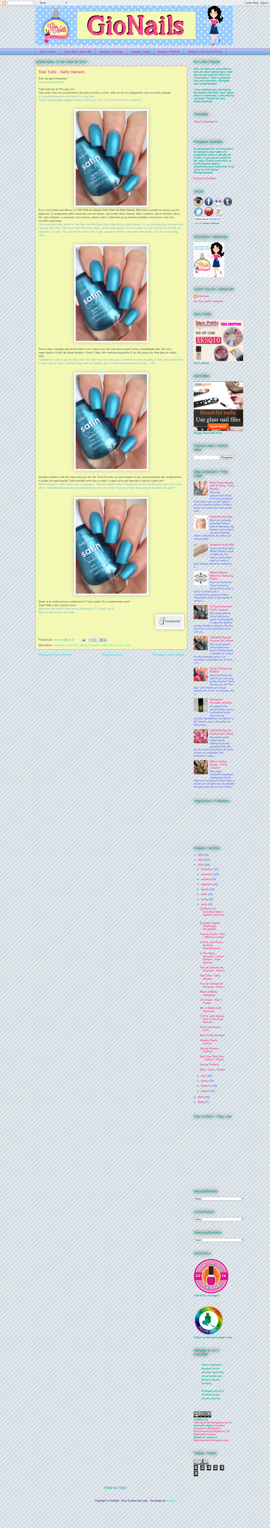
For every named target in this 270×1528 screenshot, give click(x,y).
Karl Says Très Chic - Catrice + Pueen (212, 1058)
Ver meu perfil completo (208, 301)
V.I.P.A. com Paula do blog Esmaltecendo (211, 945)
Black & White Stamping (208, 993)
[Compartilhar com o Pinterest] (105, 640)
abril (204, 1075)
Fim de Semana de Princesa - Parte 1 (212, 985)
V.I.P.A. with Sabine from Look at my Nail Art (212, 1019)
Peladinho (94, 645)
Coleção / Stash (140, 51)
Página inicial (112, 654)
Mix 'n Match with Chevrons (210, 1009)
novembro (207, 874)
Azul (68, 645)
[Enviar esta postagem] (83, 639)
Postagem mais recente (55, 654)
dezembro (207, 869)
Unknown (58, 639)
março (205, 1080)
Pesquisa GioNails (205, 178)
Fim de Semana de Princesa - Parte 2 (212, 969)
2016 (201, 854)
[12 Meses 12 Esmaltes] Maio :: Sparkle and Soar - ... (212, 913)
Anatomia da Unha (221, 516)
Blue (75, 645)
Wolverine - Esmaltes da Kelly (221, 701)
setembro (207, 884)
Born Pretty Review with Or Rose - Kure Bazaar (222, 485)
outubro (206, 879)
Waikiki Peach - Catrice (209, 1042)
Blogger (170, 1500)
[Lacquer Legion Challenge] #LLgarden (210, 925)
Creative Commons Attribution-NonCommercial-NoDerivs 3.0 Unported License (212, 1430)
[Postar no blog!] (94, 640)
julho (204, 894)
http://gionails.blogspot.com (211, 1422)
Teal (128, 645)
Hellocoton (215, 223)
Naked (83, 645)
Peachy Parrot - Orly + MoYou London (212, 936)
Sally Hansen (109, 645)
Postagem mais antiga (168, 654)
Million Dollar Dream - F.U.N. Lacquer (219, 764)
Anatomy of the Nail (222, 544)
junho (205, 899)
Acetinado (59, 645)
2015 (201, 859)
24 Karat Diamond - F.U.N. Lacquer (221, 608)
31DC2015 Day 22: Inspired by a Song (221, 732)
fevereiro (206, 1085)
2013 (201, 1097)
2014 (201, 864)
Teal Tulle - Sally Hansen (210, 977)
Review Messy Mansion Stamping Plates (221, 575)
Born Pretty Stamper (212, 1035)
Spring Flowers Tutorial (209, 1050)
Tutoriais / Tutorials (111, 51)
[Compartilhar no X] (98, 640)
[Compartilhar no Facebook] (102, 640)
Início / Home (48, 51)
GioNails (206, 223)
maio (204, 904)
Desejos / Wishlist (169, 51)
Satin (121, 645)
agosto (205, 889)
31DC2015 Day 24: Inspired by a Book (221, 639)
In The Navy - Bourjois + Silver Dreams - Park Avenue (212, 958)
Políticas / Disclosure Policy (205, 51)
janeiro (205, 1090)
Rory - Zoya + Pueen (212, 1069)
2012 (201, 1102)
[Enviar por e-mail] (90, 640)
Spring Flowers (209, 1064)
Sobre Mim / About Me (77, 51)
